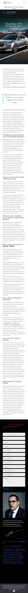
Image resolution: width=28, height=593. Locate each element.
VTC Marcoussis (7, 559)
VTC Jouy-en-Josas (20, 558)
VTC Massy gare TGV (8, 549)
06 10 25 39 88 (10, 13)
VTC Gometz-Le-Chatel (13, 554)
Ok (14, 590)
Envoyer (6, 488)
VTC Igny (11, 552)
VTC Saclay (16, 552)
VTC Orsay (14, 556)
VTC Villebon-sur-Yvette (19, 549)
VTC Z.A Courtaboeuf (15, 551)
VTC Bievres (21, 556)
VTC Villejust (6, 551)
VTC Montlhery (12, 558)
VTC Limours (15, 559)
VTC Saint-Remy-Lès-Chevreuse (16, 563)
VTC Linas (5, 558)
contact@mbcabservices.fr (15, 546)
